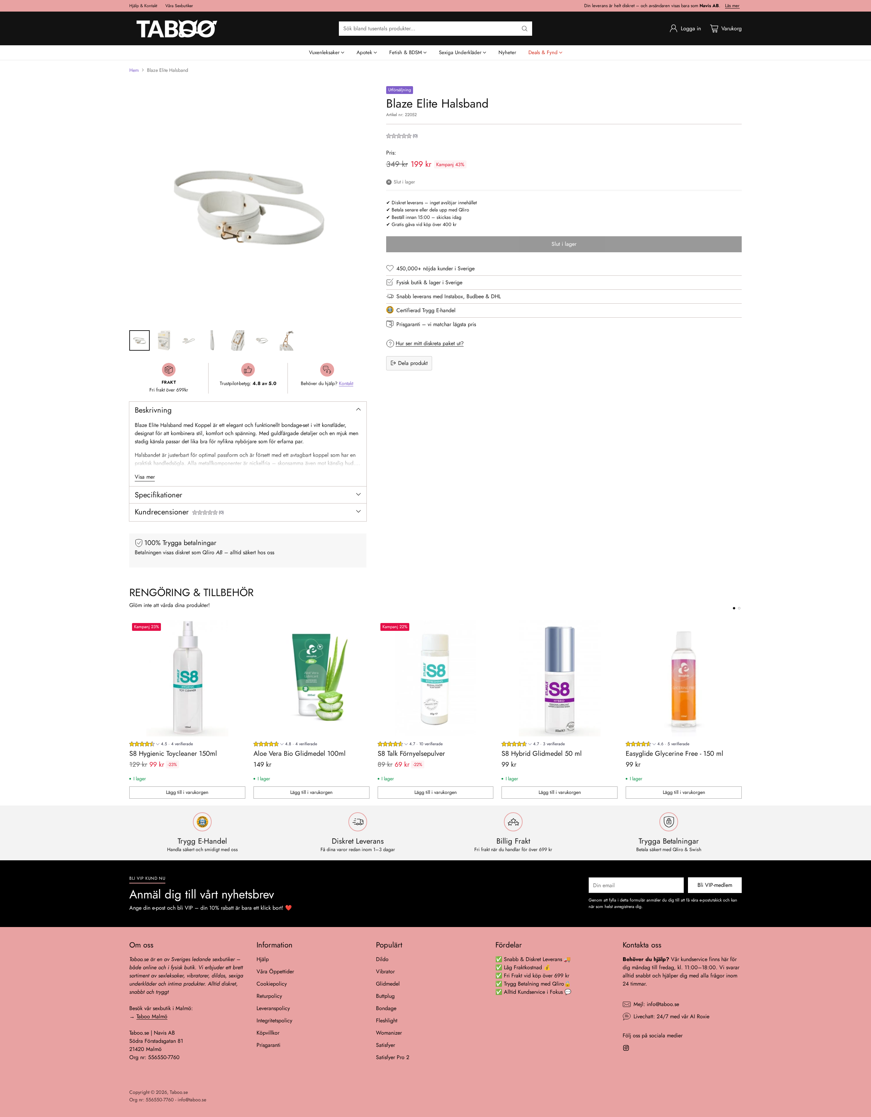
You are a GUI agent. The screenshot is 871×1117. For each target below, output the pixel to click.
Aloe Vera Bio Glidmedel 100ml (299, 754)
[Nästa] (741, 709)
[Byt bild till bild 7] (286, 340)
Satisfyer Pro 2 (392, 1057)
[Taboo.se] (177, 28)
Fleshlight (386, 1020)
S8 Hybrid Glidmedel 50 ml (542, 754)
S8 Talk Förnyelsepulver (411, 754)
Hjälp (263, 959)
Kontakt (346, 383)
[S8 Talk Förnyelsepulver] (436, 678)
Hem (134, 70)
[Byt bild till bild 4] (213, 340)
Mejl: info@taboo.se (656, 1004)
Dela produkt (413, 363)
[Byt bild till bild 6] (262, 340)
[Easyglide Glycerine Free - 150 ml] (684, 678)
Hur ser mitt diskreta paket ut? (430, 343)
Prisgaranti (268, 1045)
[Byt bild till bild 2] (164, 340)
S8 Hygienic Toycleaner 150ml (173, 754)
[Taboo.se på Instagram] (626, 1049)
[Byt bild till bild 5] (237, 340)
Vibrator (385, 971)
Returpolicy (269, 996)
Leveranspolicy (273, 1008)
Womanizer (389, 1033)
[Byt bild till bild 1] (139, 340)
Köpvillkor (268, 1033)
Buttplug (385, 996)
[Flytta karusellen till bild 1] (734, 608)
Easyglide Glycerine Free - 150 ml (674, 754)
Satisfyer (385, 1045)
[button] (208, 513)
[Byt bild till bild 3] (188, 340)
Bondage (386, 1008)
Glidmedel (388, 984)
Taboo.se (179, 1092)
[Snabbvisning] (236, 629)
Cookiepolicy (272, 984)
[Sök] (524, 28)
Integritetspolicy (274, 1020)
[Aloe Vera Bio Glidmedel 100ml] (311, 678)
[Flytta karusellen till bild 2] (739, 608)
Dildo (382, 959)
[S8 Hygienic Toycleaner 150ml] (187, 678)
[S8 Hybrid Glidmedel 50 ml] (560, 678)
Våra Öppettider (275, 971)
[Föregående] (129, 709)
